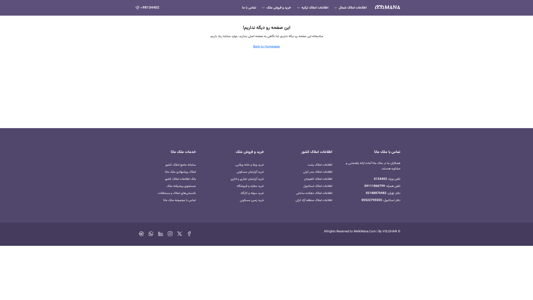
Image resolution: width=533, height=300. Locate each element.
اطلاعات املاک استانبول (317, 186)
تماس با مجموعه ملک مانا (179, 200)
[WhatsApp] (151, 234)
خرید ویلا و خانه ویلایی (249, 164)
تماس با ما (249, 7)
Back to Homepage (266, 46)
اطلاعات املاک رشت (320, 164)
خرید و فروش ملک (278, 7)
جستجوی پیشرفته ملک (181, 186)
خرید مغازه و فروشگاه (250, 186)
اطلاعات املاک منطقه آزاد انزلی (313, 200)
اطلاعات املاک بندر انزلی (317, 172)
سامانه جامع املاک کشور (180, 164)
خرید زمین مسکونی (252, 200)
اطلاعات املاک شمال (353, 7)
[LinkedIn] (160, 234)
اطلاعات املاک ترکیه (314, 7)
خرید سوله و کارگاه (252, 193)
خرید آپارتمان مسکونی (250, 172)
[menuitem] (147, 7)
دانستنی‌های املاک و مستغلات (177, 193)
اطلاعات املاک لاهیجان (318, 179)
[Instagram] (170, 234)
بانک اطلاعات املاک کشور (180, 179)
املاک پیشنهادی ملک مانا (180, 172)
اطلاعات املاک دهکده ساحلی (314, 193)
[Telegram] (141, 234)
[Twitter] (180, 234)
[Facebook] (189, 234)
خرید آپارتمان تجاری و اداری (247, 179)
